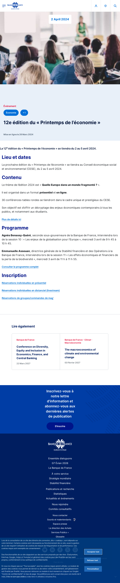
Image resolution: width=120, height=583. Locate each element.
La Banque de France (60, 467)
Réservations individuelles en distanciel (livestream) (31, 290)
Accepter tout (93, 552)
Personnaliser (93, 569)
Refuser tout (92, 560)
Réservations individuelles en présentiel (24, 282)
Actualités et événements (60, 498)
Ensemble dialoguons (60, 458)
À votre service (60, 473)
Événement (10, 106)
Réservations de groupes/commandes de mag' (28, 298)
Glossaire (60, 536)
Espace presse (60, 524)
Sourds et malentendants (59, 519)
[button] (115, 6)
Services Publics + (60, 532)
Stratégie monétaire (60, 478)
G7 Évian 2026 (60, 463)
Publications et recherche (60, 489)
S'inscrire (60, 426)
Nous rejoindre (60, 504)
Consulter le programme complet (20, 266)
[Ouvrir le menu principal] (4, 6)
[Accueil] (60, 445)
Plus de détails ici (11, 219)
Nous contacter (60, 515)
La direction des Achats (60, 528)
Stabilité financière (60, 483)
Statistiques (60, 493)
